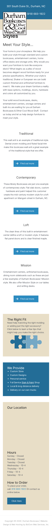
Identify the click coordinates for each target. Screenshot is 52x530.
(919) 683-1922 (36, 13)
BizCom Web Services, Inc (37, 524)
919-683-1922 (19, 489)
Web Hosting (17, 524)
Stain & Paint (28, 382)
